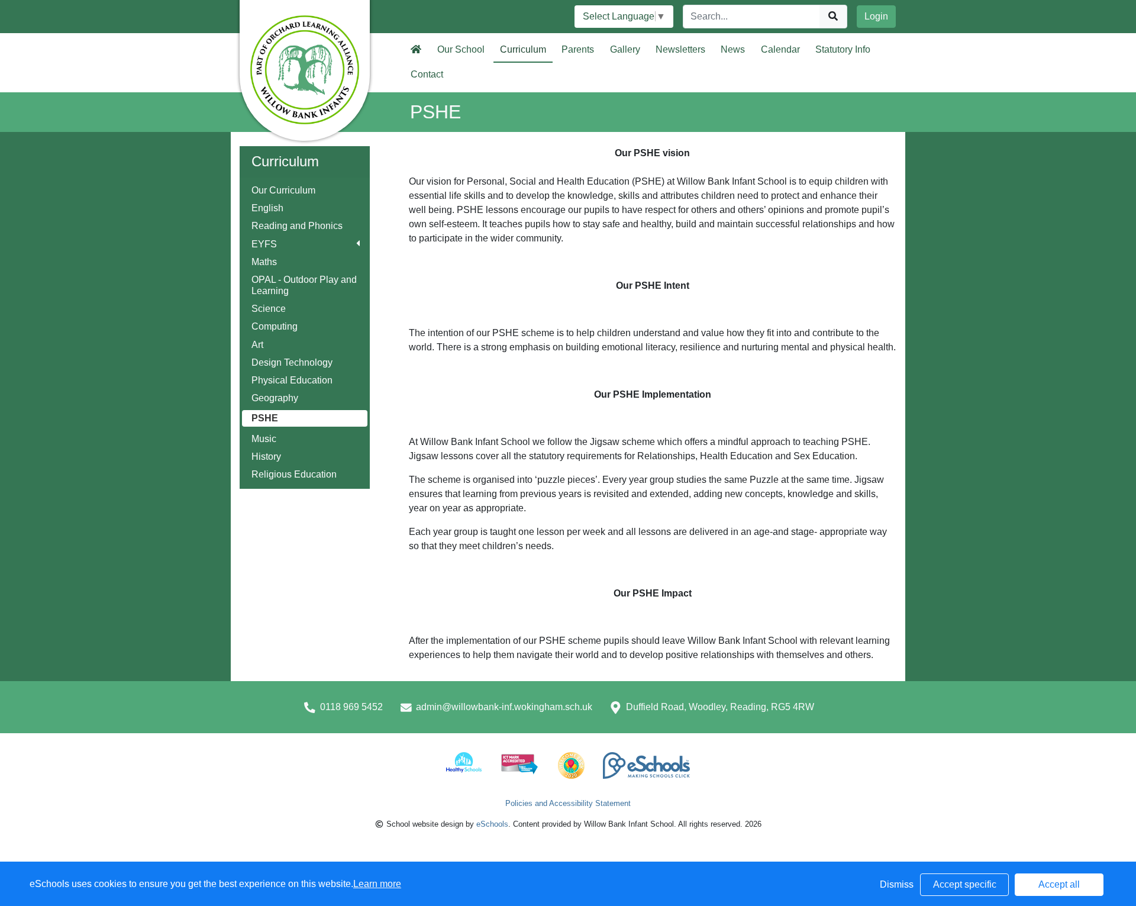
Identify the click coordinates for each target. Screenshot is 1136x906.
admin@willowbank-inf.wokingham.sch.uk (504, 707)
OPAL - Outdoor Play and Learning (304, 285)
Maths (264, 262)
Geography (274, 398)
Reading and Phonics (297, 226)
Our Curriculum (283, 190)
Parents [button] (577, 49)
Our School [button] (461, 49)
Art (257, 345)
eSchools (492, 824)
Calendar (780, 49)
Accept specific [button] (964, 884)
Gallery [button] (625, 49)
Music (263, 439)
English (267, 208)
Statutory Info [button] (842, 49)
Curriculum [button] (523, 49)
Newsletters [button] (680, 49)
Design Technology (292, 362)
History (266, 457)
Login (876, 16)
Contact (427, 74)
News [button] (733, 49)
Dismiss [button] (897, 884)
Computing (274, 326)
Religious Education (294, 474)
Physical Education (292, 380)
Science (268, 309)
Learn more (377, 884)
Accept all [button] (1059, 884)
